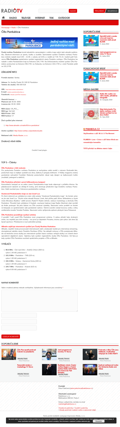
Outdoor (64, 17)
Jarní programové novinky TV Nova (108, 53)
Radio (13, 17)
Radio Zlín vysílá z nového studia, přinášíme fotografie (108, 95)
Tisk (51, 17)
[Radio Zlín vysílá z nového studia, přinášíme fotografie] (91, 98)
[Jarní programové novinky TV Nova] (91, 56)
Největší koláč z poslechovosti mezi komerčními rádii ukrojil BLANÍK (108, 39)
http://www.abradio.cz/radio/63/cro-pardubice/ (22, 125)
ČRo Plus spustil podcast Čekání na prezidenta (26, 350)
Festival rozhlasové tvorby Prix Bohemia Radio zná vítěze (108, 367)
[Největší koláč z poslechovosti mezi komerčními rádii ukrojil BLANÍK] (91, 40)
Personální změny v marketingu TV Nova (25, 366)
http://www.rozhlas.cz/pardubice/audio (28, 131)
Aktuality (20, 358)
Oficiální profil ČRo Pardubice (18, 94)
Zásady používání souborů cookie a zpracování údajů (77, 410)
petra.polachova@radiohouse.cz (81, 388)
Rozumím (99, 421)
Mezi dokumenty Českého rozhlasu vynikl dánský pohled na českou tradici (108, 112)
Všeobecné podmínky (65, 408)
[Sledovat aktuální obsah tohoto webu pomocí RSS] (84, 129)
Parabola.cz (93, 129)
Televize (25, 17)
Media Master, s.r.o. (20, 135)
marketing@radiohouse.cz (67, 404)
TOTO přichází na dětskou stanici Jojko (97, 148)
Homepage (5, 27)
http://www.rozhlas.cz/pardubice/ (14, 89)
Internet (40, 17)
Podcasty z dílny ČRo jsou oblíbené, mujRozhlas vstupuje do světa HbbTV (108, 351)
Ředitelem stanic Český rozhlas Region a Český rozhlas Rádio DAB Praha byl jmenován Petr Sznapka (67, 369)
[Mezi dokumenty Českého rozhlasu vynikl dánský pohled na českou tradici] (91, 113)
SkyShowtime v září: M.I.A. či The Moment (98, 133)
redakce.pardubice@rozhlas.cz (15, 92)
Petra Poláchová (24, 361)
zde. (89, 421)
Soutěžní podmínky (81, 408)
